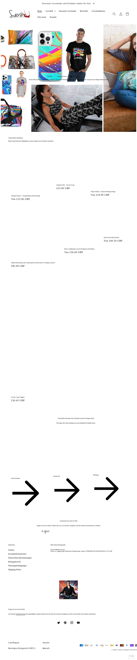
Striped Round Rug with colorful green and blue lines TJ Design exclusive (33, 262)
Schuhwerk (56, 476)
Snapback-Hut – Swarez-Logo (65, 185)
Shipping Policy (14, 569)
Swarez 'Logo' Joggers (18, 397)
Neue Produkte (15, 478)
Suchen (11, 550)
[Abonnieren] (45, 532)
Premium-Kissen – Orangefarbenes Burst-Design (25, 196)
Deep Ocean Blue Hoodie (111, 237)
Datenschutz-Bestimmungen (20, 558)
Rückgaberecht (14, 561)
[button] (50, 11)
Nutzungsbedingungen (17, 565)
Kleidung (96, 475)
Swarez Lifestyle (123, 650)
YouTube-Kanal (20, 614)
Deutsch (46, 648)
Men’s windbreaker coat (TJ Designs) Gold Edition (79, 249)
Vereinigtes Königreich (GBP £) (21, 648)
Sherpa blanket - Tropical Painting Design (103, 191)
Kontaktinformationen (17, 554)
